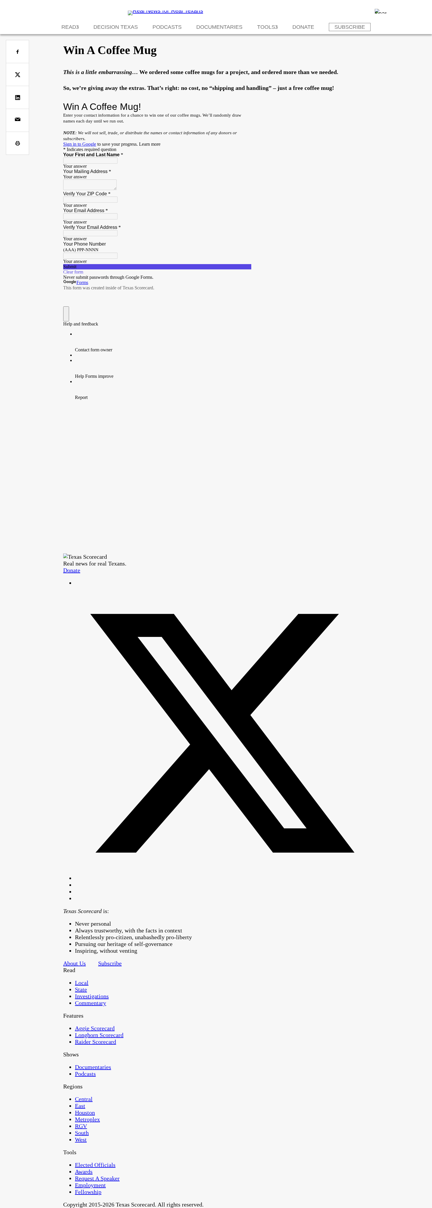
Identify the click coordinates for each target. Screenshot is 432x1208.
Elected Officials (95, 1165)
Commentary (90, 1003)
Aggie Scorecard (95, 1028)
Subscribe (349, 27)
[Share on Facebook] (17, 51)
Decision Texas (115, 27)
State (81, 989)
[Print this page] (17, 143)
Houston (85, 1112)
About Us (74, 963)
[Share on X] (17, 74)
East (80, 1106)
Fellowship (88, 1192)
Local (81, 982)
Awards (84, 1171)
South (82, 1133)
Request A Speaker (97, 1178)
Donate (303, 27)
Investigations (92, 996)
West (81, 1139)
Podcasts (167, 27)
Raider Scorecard (95, 1041)
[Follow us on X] (222, 878)
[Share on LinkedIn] (17, 97)
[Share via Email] (17, 120)
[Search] (380, 11)
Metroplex (87, 1119)
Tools (266, 27)
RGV (81, 1126)
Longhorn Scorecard (99, 1035)
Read (68, 27)
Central (84, 1099)
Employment (90, 1185)
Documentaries (219, 27)
